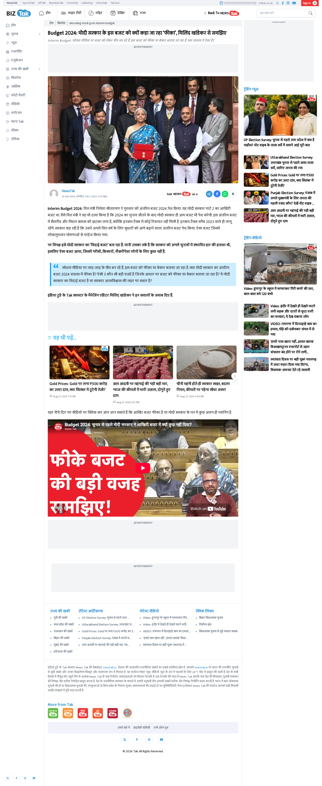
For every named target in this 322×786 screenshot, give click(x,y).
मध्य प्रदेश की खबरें (64, 624)
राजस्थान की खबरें (63, 631)
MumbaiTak (56, 2)
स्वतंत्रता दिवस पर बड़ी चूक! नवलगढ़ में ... (165, 644)
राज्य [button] (143, 13)
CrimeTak (72, 2)
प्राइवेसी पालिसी (141, 728)
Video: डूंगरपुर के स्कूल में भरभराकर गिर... (166, 617)
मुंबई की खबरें (61, 644)
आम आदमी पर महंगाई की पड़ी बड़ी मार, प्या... (105, 644)
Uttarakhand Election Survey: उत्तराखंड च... (107, 624)
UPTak (42, 2)
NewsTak (12, 2)
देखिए (121, 13)
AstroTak (101, 2)
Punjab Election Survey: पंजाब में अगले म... (106, 638)
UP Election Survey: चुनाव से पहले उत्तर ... (105, 617)
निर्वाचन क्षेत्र (205, 624)
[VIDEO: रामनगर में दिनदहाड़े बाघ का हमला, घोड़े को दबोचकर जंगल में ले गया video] (256, 328)
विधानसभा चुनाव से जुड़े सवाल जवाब (218, 631)
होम (48, 13)
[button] (226, 13)
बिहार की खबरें (61, 638)
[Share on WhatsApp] (224, 193)
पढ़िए (99, 13)
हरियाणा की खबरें (63, 651)
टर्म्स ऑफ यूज (161, 728)
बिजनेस (61, 23)
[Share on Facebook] (217, 193)
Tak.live (115, 2)
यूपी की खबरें (60, 617)
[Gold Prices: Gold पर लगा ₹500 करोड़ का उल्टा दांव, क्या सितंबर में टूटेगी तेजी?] (256, 180)
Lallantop (87, 2)
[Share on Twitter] (233, 193)
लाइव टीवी (74, 13)
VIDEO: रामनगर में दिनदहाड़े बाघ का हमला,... (167, 631)
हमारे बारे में (124, 728)
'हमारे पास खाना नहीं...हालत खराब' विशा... (165, 638)
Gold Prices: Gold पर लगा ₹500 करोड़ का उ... (108, 631)
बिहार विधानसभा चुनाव (211, 617)
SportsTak (29, 2)
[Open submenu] (40, 34)
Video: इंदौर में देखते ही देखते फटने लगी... (165, 624)
